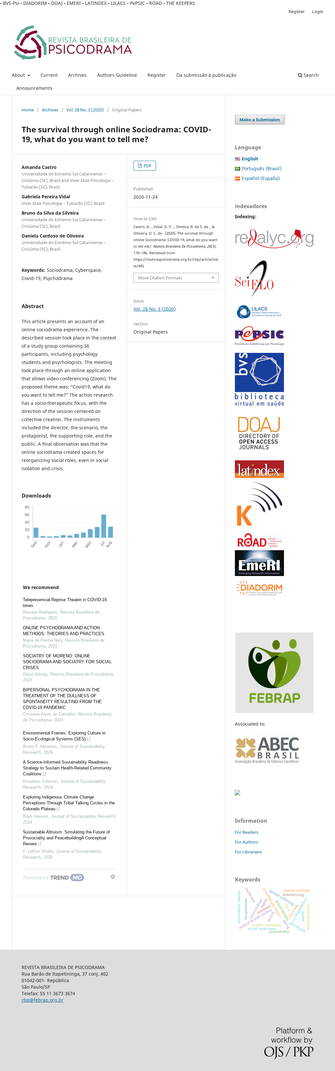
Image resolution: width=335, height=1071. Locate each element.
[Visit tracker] (237, 793)
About (19, 75)
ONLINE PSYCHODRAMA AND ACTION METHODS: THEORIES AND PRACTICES (63, 630)
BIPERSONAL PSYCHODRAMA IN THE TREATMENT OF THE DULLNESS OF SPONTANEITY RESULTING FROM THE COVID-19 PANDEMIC (62, 698)
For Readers (246, 832)
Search (310, 75)
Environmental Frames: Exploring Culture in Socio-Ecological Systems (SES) (64, 736)
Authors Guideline (117, 75)
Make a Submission (259, 120)
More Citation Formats (160, 278)
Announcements (34, 88)
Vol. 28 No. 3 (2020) (85, 110)
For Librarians (248, 852)
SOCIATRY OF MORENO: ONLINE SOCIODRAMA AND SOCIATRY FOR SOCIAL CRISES (67, 661)
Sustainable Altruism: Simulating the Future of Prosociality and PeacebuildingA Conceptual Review (66, 838)
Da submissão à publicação (206, 75)
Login (317, 11)
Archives (77, 75)
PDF (147, 166)
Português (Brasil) (261, 168)
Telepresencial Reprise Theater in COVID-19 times (65, 602)
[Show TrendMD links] (112, 876)
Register (157, 75)
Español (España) (261, 178)
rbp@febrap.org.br (42, 1000)
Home (28, 110)
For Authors (246, 842)
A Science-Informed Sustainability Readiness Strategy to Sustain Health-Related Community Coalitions (67, 768)
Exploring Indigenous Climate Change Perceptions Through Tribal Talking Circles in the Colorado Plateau (69, 803)
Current (49, 75)
